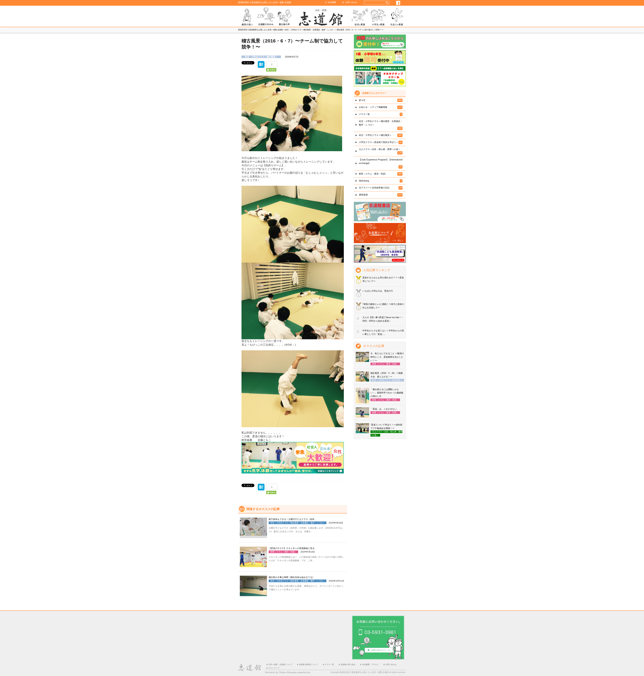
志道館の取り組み (348, 664)
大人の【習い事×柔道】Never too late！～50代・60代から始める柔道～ (383, 319)
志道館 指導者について (308, 664)
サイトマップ (273, 668)
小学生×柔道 (378, 17)
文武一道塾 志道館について (280, 664)
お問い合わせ (351, 2)
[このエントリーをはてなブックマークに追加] (261, 66)
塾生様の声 (284, 17)
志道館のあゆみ (266, 17)
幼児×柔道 (360, 17)
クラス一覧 (329, 664)
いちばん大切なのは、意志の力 (377, 291)
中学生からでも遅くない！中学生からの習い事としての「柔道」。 (383, 332)
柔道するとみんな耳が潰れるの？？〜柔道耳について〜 (383, 279)
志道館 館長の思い (247, 17)
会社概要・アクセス (370, 664)
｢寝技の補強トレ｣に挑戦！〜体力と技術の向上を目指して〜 (383, 306)
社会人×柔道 (396, 17)
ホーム (322, 17)
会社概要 (332, 2)
